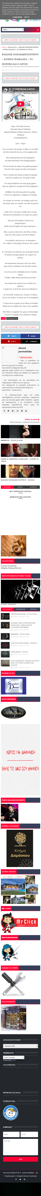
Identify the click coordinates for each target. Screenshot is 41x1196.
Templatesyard (9, 1176)
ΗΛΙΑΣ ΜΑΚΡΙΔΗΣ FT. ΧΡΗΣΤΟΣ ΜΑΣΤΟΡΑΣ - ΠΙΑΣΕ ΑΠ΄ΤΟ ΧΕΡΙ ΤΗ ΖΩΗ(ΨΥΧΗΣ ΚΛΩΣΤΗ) (25, 663)
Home (4, 47)
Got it (26, 17)
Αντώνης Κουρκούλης (8, 566)
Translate (19, 1060)
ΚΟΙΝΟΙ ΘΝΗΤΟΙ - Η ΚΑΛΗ (19, 652)
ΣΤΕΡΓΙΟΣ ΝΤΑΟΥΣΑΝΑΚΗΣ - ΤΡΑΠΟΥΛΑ (24, 643)
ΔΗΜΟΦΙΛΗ (20, 609)
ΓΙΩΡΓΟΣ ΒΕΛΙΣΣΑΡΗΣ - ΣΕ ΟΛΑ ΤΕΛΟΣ (24, 614)
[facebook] (16, 1179)
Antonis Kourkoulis (30, 1176)
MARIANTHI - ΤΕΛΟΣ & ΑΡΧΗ (12, 440)
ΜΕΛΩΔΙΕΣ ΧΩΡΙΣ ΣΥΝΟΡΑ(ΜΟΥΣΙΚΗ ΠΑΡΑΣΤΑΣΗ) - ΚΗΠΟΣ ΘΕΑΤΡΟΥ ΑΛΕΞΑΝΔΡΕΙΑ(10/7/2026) (23, 625)
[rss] (24, 1179)
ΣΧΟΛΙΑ (33, 609)
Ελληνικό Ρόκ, (25, 70)
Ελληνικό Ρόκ (12, 47)
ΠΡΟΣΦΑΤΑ (7, 609)
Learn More (17, 17)
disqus (20, 487)
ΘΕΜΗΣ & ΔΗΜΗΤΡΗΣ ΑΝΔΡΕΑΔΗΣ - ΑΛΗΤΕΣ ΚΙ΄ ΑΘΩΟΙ (20, 460)
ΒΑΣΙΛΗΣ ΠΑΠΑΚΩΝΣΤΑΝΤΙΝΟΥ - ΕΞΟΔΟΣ (18, 480)
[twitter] (20, 1179)
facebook (33, 487)
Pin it (13, 341)
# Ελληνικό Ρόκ (12, 318)
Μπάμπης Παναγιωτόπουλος (11, 568)
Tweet (13, 336)
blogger (7, 487)
